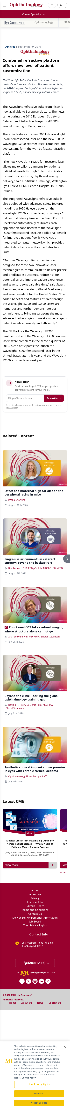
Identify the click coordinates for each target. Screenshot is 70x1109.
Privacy (35, 898)
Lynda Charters (16, 499)
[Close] (64, 1046)
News (40, 1002)
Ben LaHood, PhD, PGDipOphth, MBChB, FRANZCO (35, 568)
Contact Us (35, 914)
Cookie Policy (29, 1077)
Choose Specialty (31, 14)
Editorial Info (35, 902)
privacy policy (12, 407)
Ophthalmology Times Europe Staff (27, 776)
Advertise (35, 894)
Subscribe (52, 398)
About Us (26, 1002)
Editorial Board (35, 906)
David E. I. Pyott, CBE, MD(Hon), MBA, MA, (30, 704)
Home (12, 1002)
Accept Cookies (39, 1102)
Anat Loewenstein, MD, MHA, (24, 636)
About (35, 890)
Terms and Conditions (35, 910)
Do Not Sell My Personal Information (35, 917)
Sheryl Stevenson (50, 636)
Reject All (39, 1093)
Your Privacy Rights (35, 925)
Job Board (35, 921)
